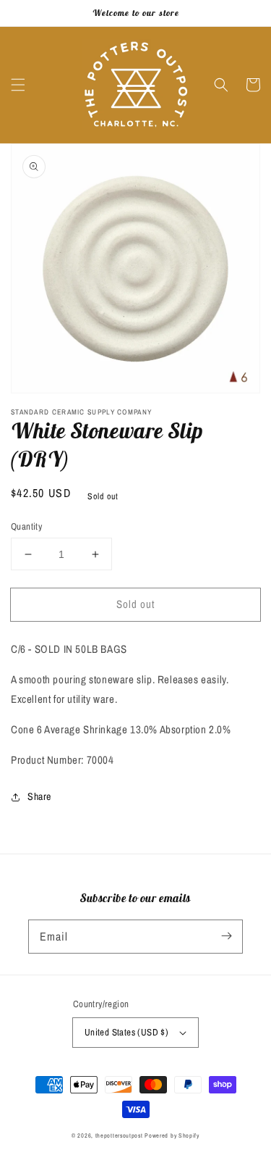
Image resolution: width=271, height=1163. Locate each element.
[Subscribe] (226, 936)
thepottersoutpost (119, 1135)
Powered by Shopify (172, 1135)
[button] (18, 85)
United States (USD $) (126, 1032)
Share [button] (39, 796)
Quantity (26, 526)
